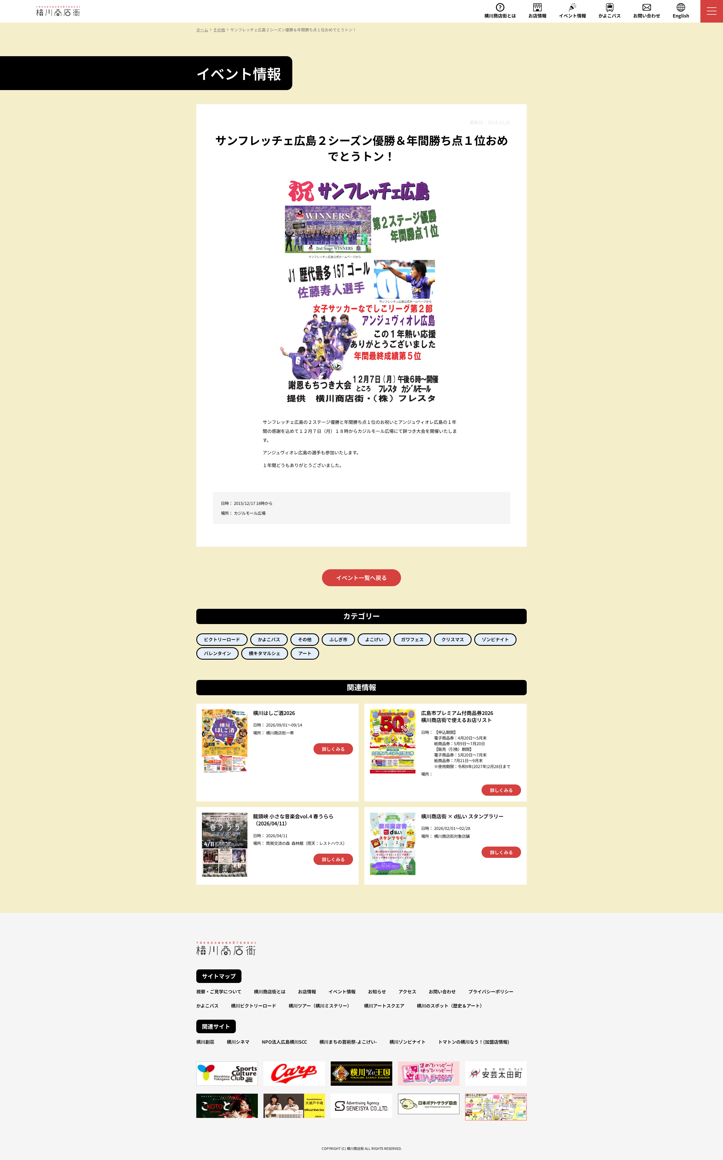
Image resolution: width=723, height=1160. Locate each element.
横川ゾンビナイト (407, 1041)
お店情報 (307, 991)
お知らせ (377, 991)
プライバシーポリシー (490, 991)
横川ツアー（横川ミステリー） (320, 1005)
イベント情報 (342, 991)
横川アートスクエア (384, 1005)
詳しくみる (333, 748)
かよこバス (207, 1005)
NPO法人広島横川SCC (284, 1041)
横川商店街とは (270, 991)
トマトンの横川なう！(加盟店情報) (473, 1041)
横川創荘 (205, 1041)
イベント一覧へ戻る (361, 578)
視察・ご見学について (218, 991)
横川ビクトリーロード (253, 1005)
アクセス (407, 991)
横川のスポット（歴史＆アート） (450, 1005)
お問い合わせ (442, 991)
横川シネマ (238, 1041)
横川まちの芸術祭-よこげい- (348, 1041)
